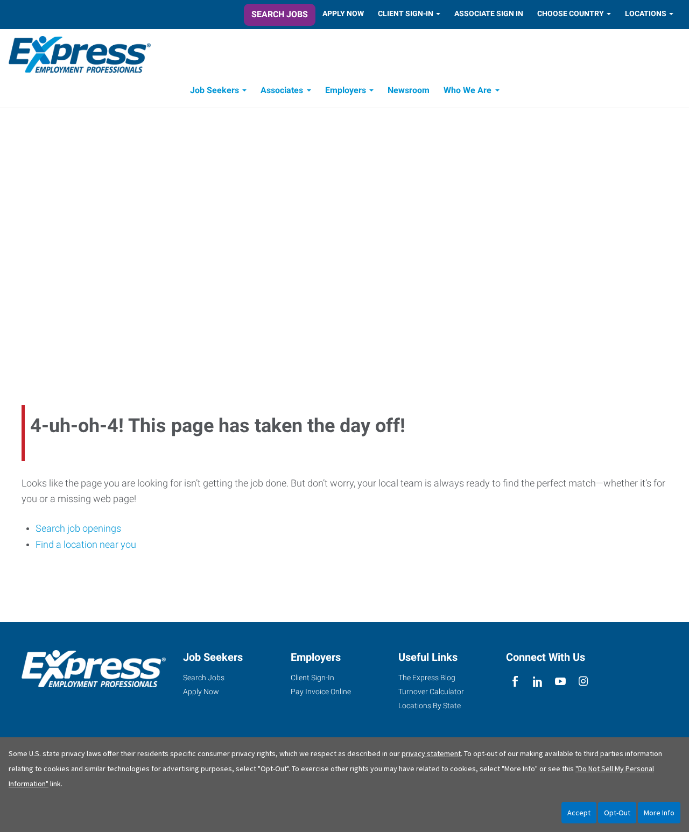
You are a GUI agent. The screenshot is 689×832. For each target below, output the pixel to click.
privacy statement (431, 753)
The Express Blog (426, 677)
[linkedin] (537, 681)
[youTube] (561, 681)
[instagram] (583, 681)
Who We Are (467, 90)
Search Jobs (279, 14)
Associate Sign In (488, 13)
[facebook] (515, 681)
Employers (345, 90)
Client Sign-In (405, 13)
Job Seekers (214, 90)
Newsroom (409, 90)
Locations (645, 13)
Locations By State (429, 705)
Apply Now (343, 13)
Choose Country (570, 13)
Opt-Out (617, 812)
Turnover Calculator (431, 691)
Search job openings (78, 528)
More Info (659, 812)
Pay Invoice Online (321, 691)
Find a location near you (86, 544)
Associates (282, 90)
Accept (578, 812)
